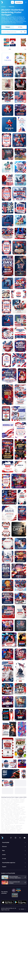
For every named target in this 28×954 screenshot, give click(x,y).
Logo (12, 800)
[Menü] (26, 2)
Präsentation (7, 828)
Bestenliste (19, 831)
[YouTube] (24, 837)
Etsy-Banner (14, 808)
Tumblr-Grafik (9, 814)
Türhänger (8, 820)
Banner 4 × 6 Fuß (9, 817)
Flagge (5, 819)
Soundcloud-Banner (9, 815)
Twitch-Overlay (8, 810)
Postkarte (17, 817)
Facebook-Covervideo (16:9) (7, 798)
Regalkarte (17, 819)
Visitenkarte (16, 800)
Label (21, 817)
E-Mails (20, 27)
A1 (12, 825)
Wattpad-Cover (14, 828)
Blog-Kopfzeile (8, 809)
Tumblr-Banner (16, 814)
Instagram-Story (9, 802)
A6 (7, 825)
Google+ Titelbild (18, 798)
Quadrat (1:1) (13, 829)
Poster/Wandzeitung (8, 823)
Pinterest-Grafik (8, 813)
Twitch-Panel (16, 810)
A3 (9, 825)
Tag (3, 820)
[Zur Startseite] (1, 2)
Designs (8, 27)
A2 (14, 825)
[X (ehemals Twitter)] (20, 837)
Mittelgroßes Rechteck (11, 830)
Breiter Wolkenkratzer (11, 831)
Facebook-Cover (7, 803)
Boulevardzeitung (8, 821)
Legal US (16, 823)
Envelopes (13, 820)
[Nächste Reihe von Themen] (26, 43)
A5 (5, 825)
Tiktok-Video (7, 808)
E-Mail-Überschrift (16, 809)
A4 (17, 820)
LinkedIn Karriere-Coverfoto (15, 812)
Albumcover (6, 800)
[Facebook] (10, 837)
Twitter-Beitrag (16, 813)
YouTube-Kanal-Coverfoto (14, 807)
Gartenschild (11, 819)
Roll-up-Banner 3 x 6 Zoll (10, 818)
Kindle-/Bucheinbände (9, 826)
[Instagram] (15, 837)
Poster (8, 799)
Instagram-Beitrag (15, 799)
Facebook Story (9, 805)
